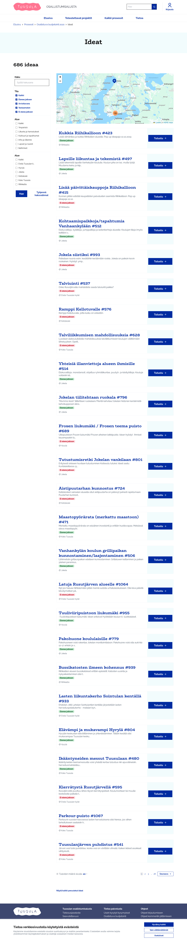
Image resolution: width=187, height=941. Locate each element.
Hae (21, 193)
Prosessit (28, 24)
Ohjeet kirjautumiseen (152, 912)
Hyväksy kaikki (159, 924)
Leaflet (158, 122)
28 (155, 874)
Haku (17, 77)
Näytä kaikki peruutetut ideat (69, 891)
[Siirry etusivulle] (35, 911)
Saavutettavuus (71, 916)
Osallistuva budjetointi (115, 916)
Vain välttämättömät (159, 930)
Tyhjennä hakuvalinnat (41, 194)
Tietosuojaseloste (71, 912)
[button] (113, 79)
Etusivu (17, 24)
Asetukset (158, 935)
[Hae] (154, 6)
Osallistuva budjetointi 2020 (50, 24)
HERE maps (168, 122)
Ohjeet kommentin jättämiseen (156, 916)
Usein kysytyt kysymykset (117, 912)
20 (84, 874)
